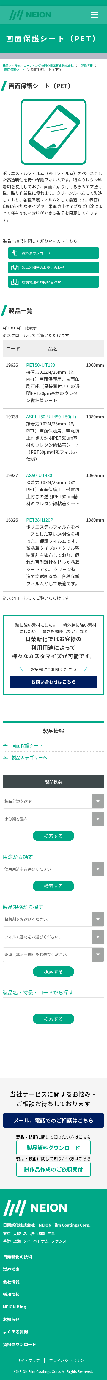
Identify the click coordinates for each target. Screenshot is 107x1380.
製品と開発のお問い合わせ (43, 267)
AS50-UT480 (39, 475)
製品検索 (11, 1269)
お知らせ (11, 1319)
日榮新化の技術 (17, 1257)
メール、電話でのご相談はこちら (53, 1120)
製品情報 (87, 65)
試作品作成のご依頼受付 (53, 1169)
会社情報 (11, 1282)
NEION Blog (14, 1306)
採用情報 (11, 1294)
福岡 (41, 1233)
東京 (7, 1233)
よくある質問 (15, 1332)
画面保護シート (14, 70)
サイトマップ (28, 1360)
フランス (59, 1241)
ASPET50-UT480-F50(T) (51, 416)
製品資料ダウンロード (53, 1147)
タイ (27, 1241)
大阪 (17, 1233)
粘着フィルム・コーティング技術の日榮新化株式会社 (38, 65)
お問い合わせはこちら (53, 681)
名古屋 (29, 1233)
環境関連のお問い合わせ (41, 281)
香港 (7, 1241)
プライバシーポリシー (68, 1360)
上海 (17, 1241)
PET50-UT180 (40, 365)
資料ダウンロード (36, 252)
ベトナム (41, 1241)
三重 (51, 1233)
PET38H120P (39, 520)
